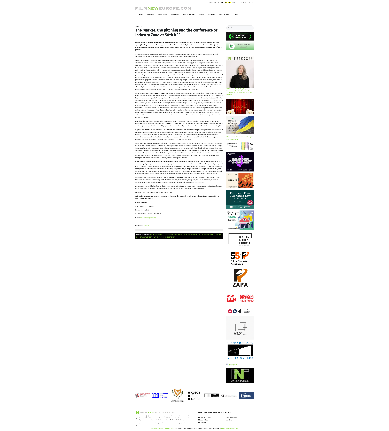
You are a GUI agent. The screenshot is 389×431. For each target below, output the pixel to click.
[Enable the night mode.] (218, 3)
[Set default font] (249, 3)
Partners (161, 428)
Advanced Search (231, 418)
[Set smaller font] (246, 3)
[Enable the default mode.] (215, 3)
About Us (173, 428)
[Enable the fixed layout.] (237, 3)
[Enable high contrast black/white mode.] (222, 3)
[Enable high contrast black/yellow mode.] (225, 3)
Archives (229, 420)
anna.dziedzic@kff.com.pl (148, 218)
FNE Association (203, 420)
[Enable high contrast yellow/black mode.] (229, 3)
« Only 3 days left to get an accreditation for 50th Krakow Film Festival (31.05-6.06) (177, 235)
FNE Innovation (202, 422)
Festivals (146, 225)
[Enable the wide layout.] (240, 3)
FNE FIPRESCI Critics (204, 418)
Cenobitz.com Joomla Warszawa (229, 428)
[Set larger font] (252, 3)
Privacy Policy (154, 428)
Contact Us (168, 428)
